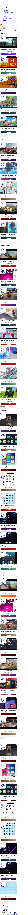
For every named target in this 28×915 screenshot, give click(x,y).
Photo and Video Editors (8, 12)
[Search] (15, 30)
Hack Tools (5, 11)
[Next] (4, 136)
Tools (4, 16)
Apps (4, 7)
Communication (6, 10)
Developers (5, 909)
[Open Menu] (1, 23)
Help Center (5, 910)
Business (5, 8)
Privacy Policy (6, 906)
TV (4, 17)
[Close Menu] (1, 5)
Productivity (5, 15)
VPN (4, 20)
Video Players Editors (7, 18)
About (4, 905)
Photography (6, 13)
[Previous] (1, 136)
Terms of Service (6, 908)
